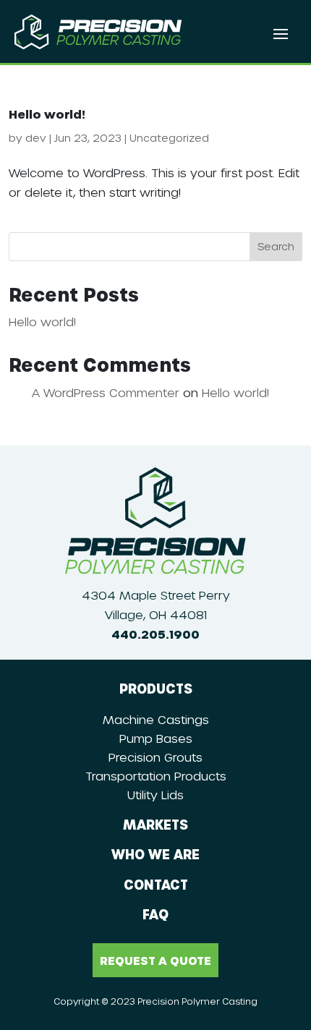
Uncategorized (169, 138)
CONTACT (156, 884)
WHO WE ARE (155, 853)
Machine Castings (156, 719)
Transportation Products (155, 776)
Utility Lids (155, 794)
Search (275, 246)
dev (35, 138)
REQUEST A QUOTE (155, 960)
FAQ (155, 914)
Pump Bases (155, 738)
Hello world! (47, 114)
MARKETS (155, 824)
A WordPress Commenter (105, 392)
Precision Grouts (155, 757)
